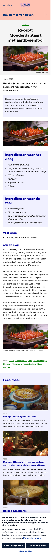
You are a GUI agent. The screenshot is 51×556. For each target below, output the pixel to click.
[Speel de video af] (25, 134)
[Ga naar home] (25, 5)
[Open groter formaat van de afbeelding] (25, 336)
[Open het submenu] (47, 14)
